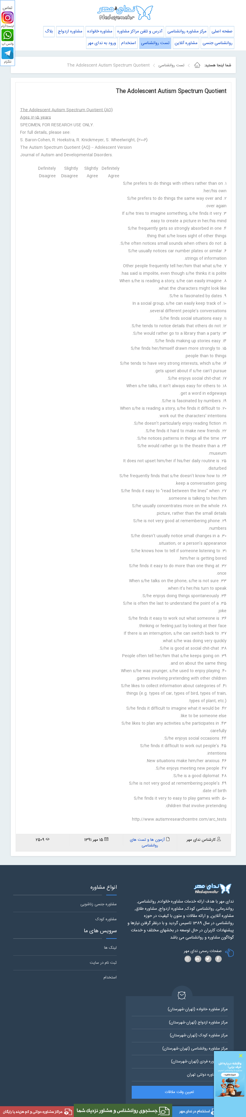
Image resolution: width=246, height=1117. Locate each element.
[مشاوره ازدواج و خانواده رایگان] (37, 1111)
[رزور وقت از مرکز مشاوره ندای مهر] (229, 1079)
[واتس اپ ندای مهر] (7, 35)
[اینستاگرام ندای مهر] (7, 17)
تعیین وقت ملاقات (179, 1092)
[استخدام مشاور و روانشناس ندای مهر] (209, 1111)
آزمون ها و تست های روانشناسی (147, 843)
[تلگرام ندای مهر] (7, 53)
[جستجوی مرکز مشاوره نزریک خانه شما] (123, 1110)
